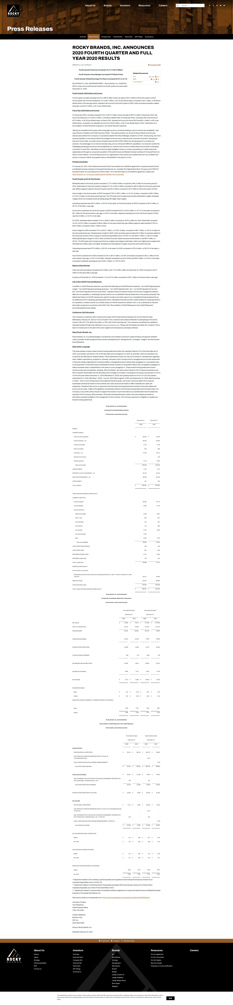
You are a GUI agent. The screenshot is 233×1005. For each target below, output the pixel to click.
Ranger (114, 972)
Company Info (106, 37)
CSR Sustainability (40, 963)
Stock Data (128, 37)
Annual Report (137, 81)
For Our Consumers (157, 957)
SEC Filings (138, 37)
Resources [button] (144, 5)
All (113, 954)
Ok (170, 998)
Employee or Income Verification (161, 966)
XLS (154, 79)
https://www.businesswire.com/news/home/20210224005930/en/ (126, 898)
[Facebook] (213, 5)
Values (36, 957)
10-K (134, 76)
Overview (83, 37)
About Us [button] (90, 5)
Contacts (116, 941)
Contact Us (38, 969)
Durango (115, 960)
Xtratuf (114, 969)
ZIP (158, 79)
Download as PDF (155, 65)
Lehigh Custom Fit (118, 975)
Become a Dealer (156, 963)
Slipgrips (115, 986)
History (36, 954)
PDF (158, 76)
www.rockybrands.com (111, 325)
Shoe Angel (116, 983)
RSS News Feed (129, 941)
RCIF (35, 966)
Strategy (37, 960)
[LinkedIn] (209, 5)
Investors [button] (125, 5)
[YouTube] (220, 5)
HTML (152, 76)
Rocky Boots (116, 957)
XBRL (134, 79)
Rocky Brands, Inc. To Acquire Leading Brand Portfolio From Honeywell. (98, 174)
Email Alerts (105, 941)
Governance (149, 37)
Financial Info (117, 37)
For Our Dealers (156, 960)
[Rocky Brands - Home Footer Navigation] (14, 956)
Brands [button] (108, 5)
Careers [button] (163, 5)
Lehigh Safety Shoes (119, 980)
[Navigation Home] (13, 7)
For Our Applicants (157, 954)
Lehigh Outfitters (117, 977)
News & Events (94, 37)
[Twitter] (224, 5)
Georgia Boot (116, 963)
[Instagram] (217, 5)
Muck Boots (116, 966)
